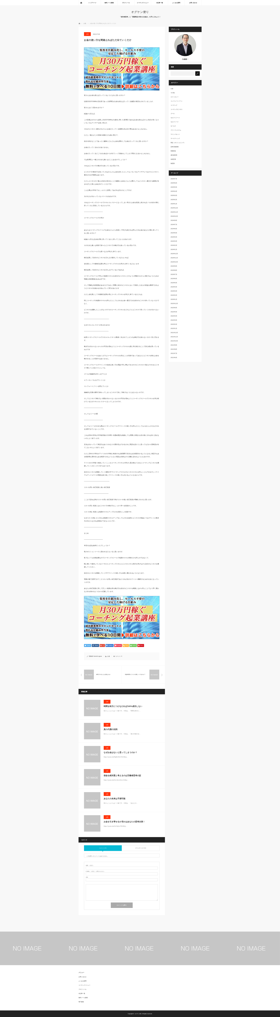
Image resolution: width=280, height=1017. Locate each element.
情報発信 (173, 151)
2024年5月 (174, 233)
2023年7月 (174, 274)
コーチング (174, 105)
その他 (173, 93)
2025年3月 (174, 195)
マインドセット (175, 134)
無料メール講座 (109, 3)
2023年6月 (174, 278)
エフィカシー (174, 97)
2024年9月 (174, 220)
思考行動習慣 (174, 147)
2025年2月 (174, 199)
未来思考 (173, 159)
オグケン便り (140, 12)
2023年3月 (174, 291)
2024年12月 (174, 208)
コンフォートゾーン (176, 101)
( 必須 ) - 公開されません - (95, 871)
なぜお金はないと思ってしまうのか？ (120, 752)
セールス (173, 126)
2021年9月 (174, 345)
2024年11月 (174, 212)
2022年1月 (174, 328)
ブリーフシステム (176, 130)
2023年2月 (174, 295)
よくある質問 (176, 3)
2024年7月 (174, 224)
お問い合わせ (193, 3)
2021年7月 (174, 353)
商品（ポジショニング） (178, 142)
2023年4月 (174, 287)
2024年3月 (174, 241)
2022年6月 (174, 307)
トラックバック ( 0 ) (140, 848)
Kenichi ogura (98, 656)
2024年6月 (174, 228)
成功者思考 (174, 155)
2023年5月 (174, 283)
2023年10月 (174, 262)
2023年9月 (174, 266)
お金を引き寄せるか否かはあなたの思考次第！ (124, 822)
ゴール (173, 113)
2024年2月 (174, 245)
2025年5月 (174, 187)
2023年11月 (174, 258)
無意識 (173, 163)
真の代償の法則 (110, 729)
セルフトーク (174, 122)
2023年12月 (174, 253)
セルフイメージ (175, 117)
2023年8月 (174, 270)
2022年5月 (174, 312)
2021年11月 (174, 337)
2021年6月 (174, 357)
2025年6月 (174, 183)
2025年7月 (174, 179)
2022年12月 (174, 303)
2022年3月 (174, 320)
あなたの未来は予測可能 (114, 798)
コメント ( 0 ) (103, 848)
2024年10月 (174, 216)
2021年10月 (174, 341)
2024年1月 (174, 249)
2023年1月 (174, 299)
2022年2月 (174, 324)
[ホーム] (81, 2)
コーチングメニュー (143, 3)
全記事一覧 (159, 3)
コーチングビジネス (176, 109)
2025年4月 (174, 191)
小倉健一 (185, 59)
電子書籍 (81, 1002)
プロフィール (126, 3)
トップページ (92, 3)
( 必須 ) (89, 865)
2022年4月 (174, 316)
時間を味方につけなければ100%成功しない (123, 706)
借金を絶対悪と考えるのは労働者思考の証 (122, 775)
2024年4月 (174, 237)
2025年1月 (174, 204)
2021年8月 (174, 349)
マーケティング (175, 138)
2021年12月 (174, 332)
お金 (87, 34)
